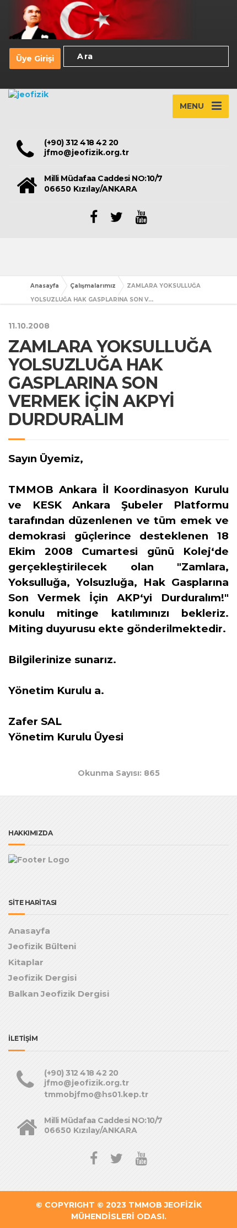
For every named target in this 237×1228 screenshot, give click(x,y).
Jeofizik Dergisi (42, 977)
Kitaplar (26, 962)
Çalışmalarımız (93, 285)
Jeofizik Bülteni (42, 946)
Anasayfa (44, 285)
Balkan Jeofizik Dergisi (58, 993)
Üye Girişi (35, 58)
